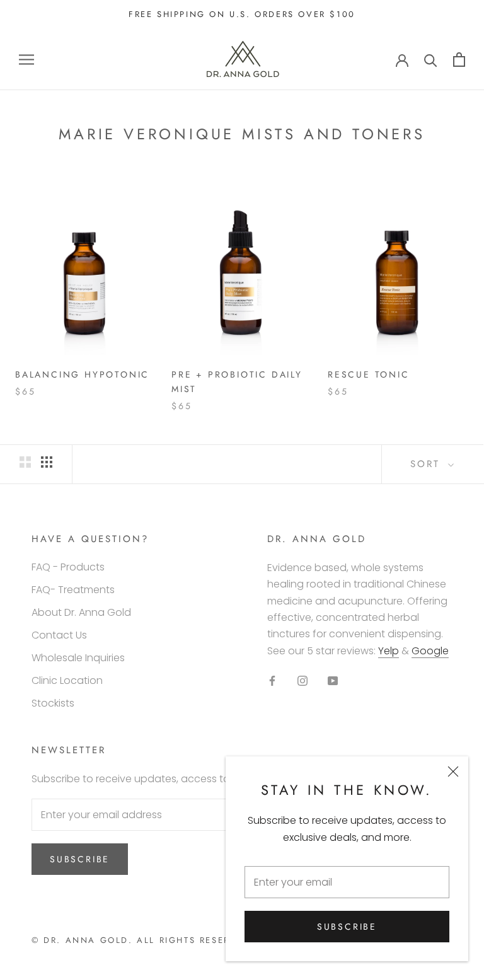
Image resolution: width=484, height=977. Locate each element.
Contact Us (59, 635)
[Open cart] (459, 59)
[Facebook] (272, 680)
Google (430, 651)
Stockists (53, 703)
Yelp (388, 651)
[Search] (430, 59)
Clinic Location (67, 680)
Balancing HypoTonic (82, 374)
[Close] (453, 771)
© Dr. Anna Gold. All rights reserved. (143, 940)
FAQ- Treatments (73, 589)
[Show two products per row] (25, 462)
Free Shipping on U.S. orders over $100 (242, 14)
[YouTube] (333, 680)
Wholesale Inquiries (78, 657)
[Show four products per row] (46, 462)
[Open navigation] (26, 59)
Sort (427, 464)
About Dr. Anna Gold (81, 612)
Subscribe (347, 926)
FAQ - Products (68, 567)
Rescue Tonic (369, 374)
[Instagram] (302, 680)
